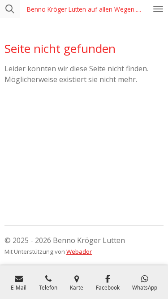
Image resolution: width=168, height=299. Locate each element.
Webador (79, 251)
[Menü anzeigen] (158, 9)
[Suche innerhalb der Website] (10, 9)
